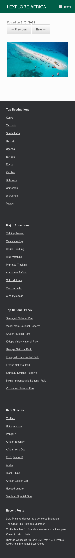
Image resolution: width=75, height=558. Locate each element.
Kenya (9, 117)
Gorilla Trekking (15, 249)
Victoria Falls (14, 288)
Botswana (11, 180)
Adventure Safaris (16, 272)
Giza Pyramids (15, 296)
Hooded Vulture (15, 488)
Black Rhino (13, 473)
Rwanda (10, 141)
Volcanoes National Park (20, 388)
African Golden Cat (17, 480)
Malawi (10, 203)
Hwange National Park (19, 349)
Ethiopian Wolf (14, 457)
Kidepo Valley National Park (22, 341)
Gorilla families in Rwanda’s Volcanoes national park (36, 529)
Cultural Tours (14, 280)
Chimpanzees (14, 426)
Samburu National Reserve (21, 373)
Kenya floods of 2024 (18, 534)
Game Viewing (14, 241)
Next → (41, 29)
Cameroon (12, 188)
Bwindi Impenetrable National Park (26, 380)
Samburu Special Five (19, 496)
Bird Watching (14, 257)
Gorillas (10, 418)
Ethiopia (10, 156)
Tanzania (11, 125)
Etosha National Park (18, 365)
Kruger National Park (18, 333)
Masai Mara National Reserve (23, 326)
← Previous (19, 29)
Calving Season (15, 233)
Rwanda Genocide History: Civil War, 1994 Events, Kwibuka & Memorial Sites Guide (35, 542)
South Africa (13, 133)
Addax (9, 465)
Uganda (10, 149)
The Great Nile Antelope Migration (25, 524)
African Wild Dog (15, 449)
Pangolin (11, 434)
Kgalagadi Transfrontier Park (22, 357)
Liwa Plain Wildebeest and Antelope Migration (32, 518)
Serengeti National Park (19, 318)
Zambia (10, 172)
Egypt (9, 164)
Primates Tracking (16, 264)
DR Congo (12, 195)
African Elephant (15, 441)
